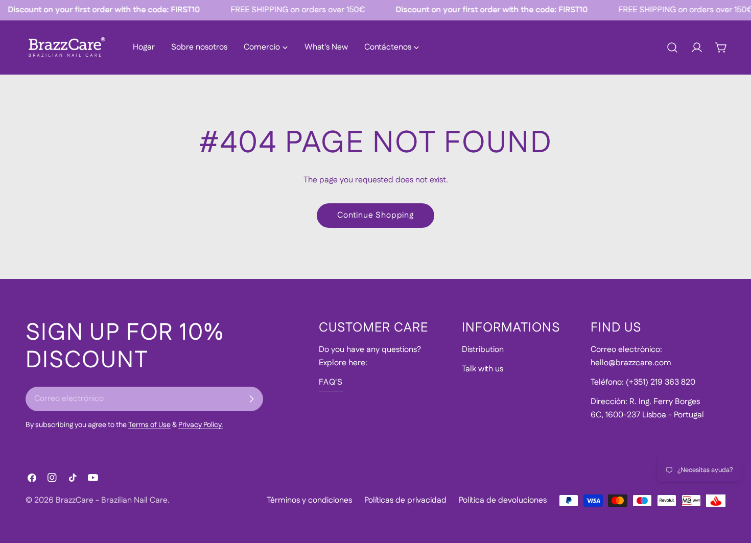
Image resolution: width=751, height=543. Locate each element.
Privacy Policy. (200, 425)
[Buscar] (672, 47)
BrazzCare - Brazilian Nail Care (112, 500)
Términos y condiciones (309, 500)
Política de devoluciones (503, 500)
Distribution (483, 350)
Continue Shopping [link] (375, 215)
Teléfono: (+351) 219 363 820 (643, 382)
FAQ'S (331, 382)
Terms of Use (149, 425)
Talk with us (482, 369)
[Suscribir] (251, 399)
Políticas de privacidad (405, 500)
